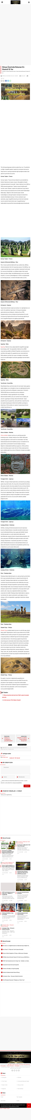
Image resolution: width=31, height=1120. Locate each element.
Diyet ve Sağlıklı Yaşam (5, 1108)
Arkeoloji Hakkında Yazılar (11, 71)
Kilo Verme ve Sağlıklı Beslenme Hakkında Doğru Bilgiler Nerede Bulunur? (8, 852)
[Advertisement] (15, 16)
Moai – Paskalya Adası (10, 749)
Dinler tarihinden (10, 1065)
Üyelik (18, 1100)
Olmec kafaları (4, 435)
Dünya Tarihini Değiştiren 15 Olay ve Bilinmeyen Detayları (8, 866)
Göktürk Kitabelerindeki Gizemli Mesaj (22, 913)
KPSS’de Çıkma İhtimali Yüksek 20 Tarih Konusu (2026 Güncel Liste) (22, 872)
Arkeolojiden (3, 1065)
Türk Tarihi (4, 1081)
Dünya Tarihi (20, 1084)
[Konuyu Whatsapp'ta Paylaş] (10, 81)
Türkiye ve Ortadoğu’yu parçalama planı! (8, 739)
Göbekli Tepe (4, 630)
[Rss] (19, 1070)
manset (16, 75)
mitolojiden (17, 1065)
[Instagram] (16, 1070)
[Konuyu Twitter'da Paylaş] (8, 81)
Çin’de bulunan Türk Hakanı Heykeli (12, 700)
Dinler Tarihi (4, 1084)
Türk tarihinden (26, 1064)
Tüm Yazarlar (19, 1097)
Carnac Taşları (9, 747)
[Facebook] (12, 1070)
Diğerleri (4, 1088)
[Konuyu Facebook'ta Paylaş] (6, 81)
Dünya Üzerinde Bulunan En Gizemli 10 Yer (19, 747)
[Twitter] (14, 1070)
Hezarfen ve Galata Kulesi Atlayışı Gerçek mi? (22, 739)
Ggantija (3, 347)
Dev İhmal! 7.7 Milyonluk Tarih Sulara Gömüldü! (23, 845)
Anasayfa (4, 71)
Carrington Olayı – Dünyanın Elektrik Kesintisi (8, 929)
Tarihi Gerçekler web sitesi (17, 1064)
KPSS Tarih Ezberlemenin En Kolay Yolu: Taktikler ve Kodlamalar (8, 893)
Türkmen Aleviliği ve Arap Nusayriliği (7, 913)
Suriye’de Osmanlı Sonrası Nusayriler (23, 893)
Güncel (19, 1077)
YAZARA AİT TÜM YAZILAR (14, 758)
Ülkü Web (10, 1064)
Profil (2, 1097)
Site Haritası (20, 1088)
